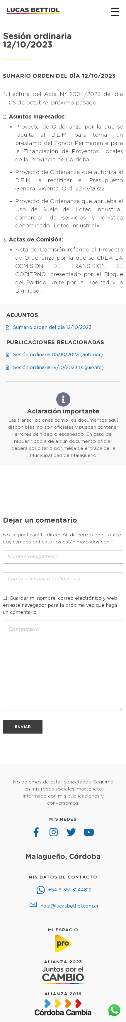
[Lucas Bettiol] (33, 11)
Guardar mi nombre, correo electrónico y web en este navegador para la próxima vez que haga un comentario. (60, 605)
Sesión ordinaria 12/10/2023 (37, 40)
